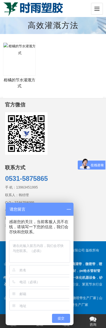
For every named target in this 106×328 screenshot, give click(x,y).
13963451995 (27, 187)
